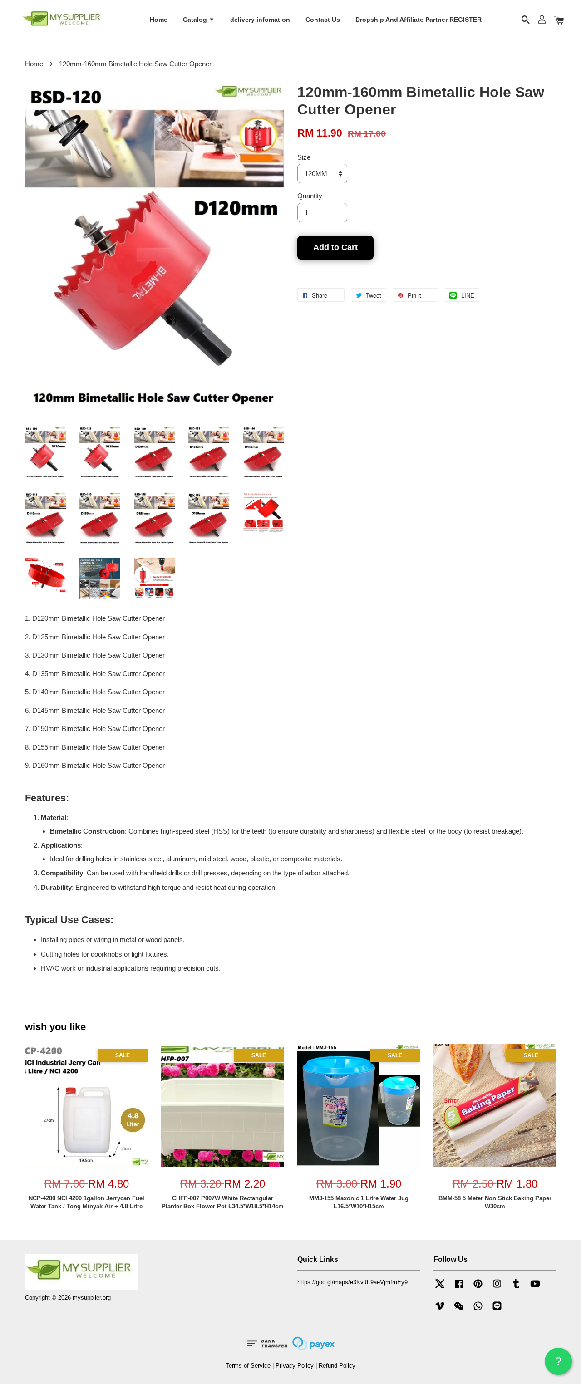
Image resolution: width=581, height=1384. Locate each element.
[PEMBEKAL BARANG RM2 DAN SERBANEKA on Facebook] (459, 1288)
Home (158, 19)
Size (303, 157)
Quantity (309, 196)
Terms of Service (248, 1365)
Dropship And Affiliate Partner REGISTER (418, 19)
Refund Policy (337, 1365)
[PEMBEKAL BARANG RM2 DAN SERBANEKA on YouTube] (535, 1288)
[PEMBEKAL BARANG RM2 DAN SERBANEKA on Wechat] (459, 1310)
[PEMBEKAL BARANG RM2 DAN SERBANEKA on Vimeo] (439, 1310)
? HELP (558, 1365)
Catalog (196, 19)
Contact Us (322, 19)
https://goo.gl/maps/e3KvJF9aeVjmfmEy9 (352, 1282)
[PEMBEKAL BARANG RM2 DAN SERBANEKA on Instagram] (497, 1288)
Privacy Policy (295, 1365)
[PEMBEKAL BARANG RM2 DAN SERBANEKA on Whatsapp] (478, 1310)
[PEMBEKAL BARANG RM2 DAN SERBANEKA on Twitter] (439, 1288)
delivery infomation (260, 19)
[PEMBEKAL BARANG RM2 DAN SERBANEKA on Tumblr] (516, 1288)
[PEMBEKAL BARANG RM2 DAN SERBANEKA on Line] (497, 1310)
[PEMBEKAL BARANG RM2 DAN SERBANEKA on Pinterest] (478, 1288)
